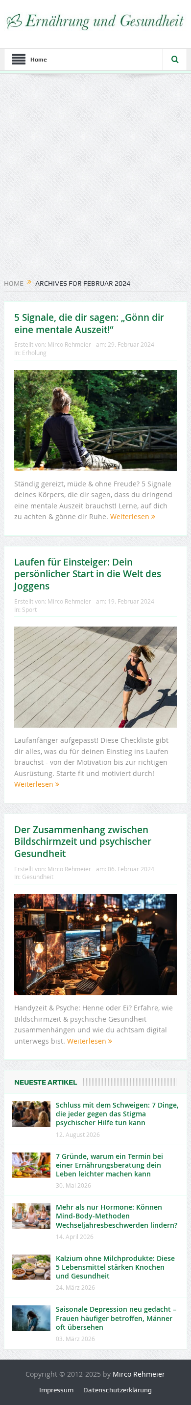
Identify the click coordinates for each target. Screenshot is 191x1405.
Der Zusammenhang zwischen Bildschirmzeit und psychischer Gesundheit (82, 841)
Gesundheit (37, 877)
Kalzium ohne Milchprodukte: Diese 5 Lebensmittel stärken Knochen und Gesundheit (115, 1267)
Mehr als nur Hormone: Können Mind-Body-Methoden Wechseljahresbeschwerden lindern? (116, 1215)
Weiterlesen (130, 516)
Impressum (56, 1390)
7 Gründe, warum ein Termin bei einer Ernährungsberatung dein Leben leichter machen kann (109, 1165)
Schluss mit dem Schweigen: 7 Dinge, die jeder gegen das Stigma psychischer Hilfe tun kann (117, 1113)
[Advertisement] (95, 179)
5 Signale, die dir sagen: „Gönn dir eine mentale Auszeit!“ (89, 323)
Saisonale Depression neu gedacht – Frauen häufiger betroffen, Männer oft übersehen (116, 1317)
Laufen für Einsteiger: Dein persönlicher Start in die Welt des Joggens (87, 574)
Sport (29, 609)
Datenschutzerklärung (117, 1390)
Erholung (34, 352)
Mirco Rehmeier (69, 344)
